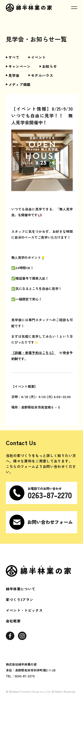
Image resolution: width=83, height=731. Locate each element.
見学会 (14, 75)
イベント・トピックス (24, 610)
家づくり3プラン (19, 599)
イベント (38, 57)
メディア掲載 (19, 84)
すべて (14, 57)
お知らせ (49, 66)
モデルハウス (42, 75)
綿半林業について (20, 588)
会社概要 (13, 620)
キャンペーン (19, 66)
